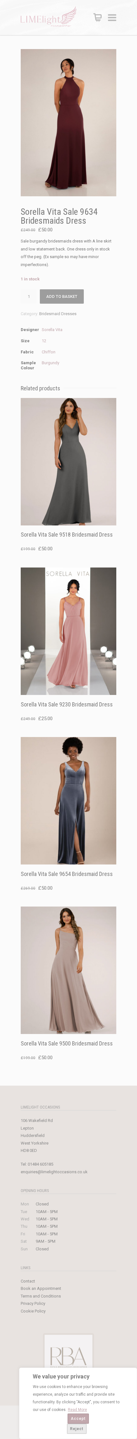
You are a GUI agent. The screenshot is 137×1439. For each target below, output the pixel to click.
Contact (28, 1281)
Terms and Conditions (41, 1296)
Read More (77, 1409)
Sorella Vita (52, 329)
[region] (78, 1403)
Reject (76, 1429)
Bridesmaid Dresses (57, 313)
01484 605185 (40, 1164)
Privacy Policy (33, 1303)
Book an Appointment (41, 1288)
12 (44, 340)
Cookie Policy (33, 1311)
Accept (78, 1418)
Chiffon (48, 352)
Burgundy (50, 362)
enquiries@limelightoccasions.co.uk (54, 1171)
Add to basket (61, 296)
